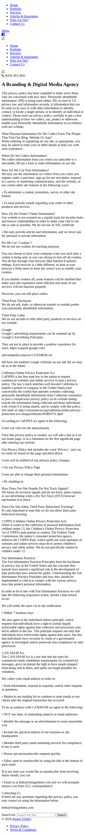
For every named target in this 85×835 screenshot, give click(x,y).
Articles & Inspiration (24, 16)
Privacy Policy (19, 826)
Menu (5, 31)
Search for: (9, 815)
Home (14, 5)
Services (15, 12)
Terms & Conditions (23, 829)
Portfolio (15, 9)
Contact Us (17, 23)
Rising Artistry (21, 819)
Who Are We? (19, 20)
